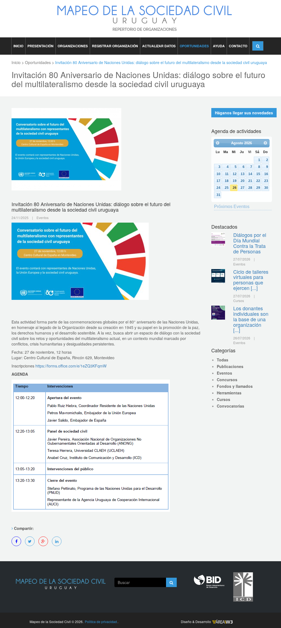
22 (258, 180)
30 (266, 187)
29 (258, 187)
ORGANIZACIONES (73, 45)
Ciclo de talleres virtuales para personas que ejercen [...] (250, 279)
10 (218, 174)
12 (235, 174)
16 (266, 174)
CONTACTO (238, 45)
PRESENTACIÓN (40, 45)
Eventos (224, 373)
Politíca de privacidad (101, 621)
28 (250, 187)
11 (227, 174)
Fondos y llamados (235, 386)
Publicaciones (230, 366)
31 (218, 195)
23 (266, 180)
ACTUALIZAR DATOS (159, 45)
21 (250, 180)
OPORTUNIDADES (194, 45)
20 (243, 180)
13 (243, 174)
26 (235, 187)
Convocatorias (230, 406)
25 (227, 187)
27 (243, 187)
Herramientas (229, 392)
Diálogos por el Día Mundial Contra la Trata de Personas (249, 242)
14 (250, 174)
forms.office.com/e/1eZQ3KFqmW (70, 366)
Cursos (223, 399)
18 (227, 180)
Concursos (227, 379)
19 (235, 180)
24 (218, 187)
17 (218, 180)
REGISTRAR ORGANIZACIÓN (115, 45)
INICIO (18, 45)
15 (258, 174)
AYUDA (219, 45)
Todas (222, 360)
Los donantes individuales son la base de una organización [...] (250, 319)
